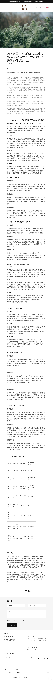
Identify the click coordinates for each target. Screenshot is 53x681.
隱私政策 (21, 677)
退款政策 (15, 677)
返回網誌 (27, 591)
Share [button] (10, 68)
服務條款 (26, 677)
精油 (8, 96)
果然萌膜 (9, 678)
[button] (3, 7)
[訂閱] (31, 658)
